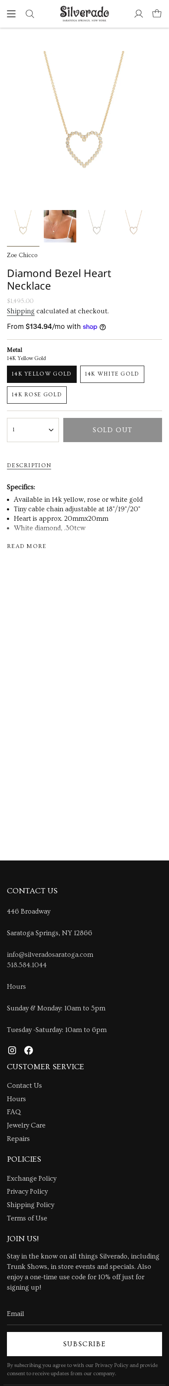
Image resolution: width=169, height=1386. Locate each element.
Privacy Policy (27, 1191)
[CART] (157, 14)
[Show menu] (11, 14)
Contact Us (24, 1086)
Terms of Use (27, 1218)
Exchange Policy (31, 1178)
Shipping (21, 311)
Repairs (18, 1139)
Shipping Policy (30, 1205)
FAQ (14, 1112)
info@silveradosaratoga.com (50, 955)
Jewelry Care (26, 1125)
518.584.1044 (27, 965)
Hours (16, 987)
